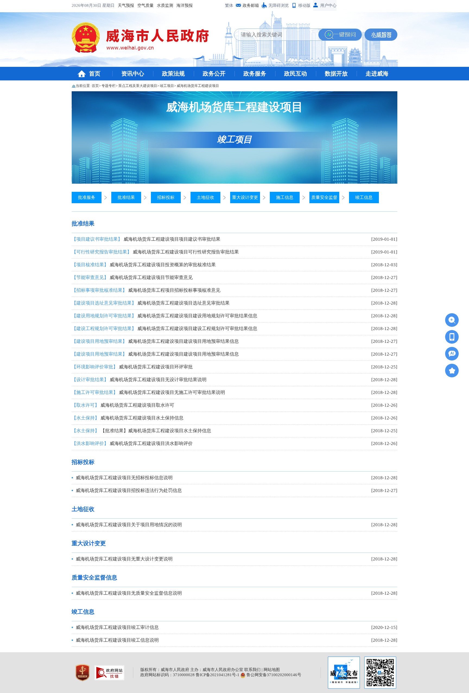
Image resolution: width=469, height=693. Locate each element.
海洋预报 (184, 5)
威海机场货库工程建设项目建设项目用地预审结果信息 (155, 341)
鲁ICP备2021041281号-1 (217, 675)
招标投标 (166, 197)
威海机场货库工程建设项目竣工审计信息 (117, 627)
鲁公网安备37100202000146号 (273, 675)
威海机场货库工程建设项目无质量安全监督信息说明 (129, 593)
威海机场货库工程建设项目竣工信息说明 (117, 640)
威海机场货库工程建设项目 (198, 86)
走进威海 (377, 73)
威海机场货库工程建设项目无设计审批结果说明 (139, 379)
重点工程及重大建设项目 (137, 86)
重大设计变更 (245, 197)
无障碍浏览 (278, 5)
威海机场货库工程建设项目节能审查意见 (132, 277)
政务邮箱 (251, 5)
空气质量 (145, 5)
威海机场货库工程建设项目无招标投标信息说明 (124, 477)
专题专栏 (109, 86)
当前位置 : (84, 86)
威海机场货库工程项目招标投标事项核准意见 (146, 290)
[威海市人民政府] (144, 39)
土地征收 (205, 197)
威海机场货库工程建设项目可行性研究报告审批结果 (155, 252)
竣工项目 (167, 86)
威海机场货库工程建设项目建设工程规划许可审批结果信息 (164, 328)
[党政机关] (83, 672)
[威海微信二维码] (380, 673)
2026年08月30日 (87, 5)
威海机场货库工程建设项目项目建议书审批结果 (146, 239)
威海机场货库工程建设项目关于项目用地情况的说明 (129, 524)
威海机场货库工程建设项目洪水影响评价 (132, 443)
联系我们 (252, 669)
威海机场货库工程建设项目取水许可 (123, 405)
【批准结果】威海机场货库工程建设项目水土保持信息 (141, 430)
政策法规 (173, 73)
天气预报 (126, 5)
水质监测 (165, 5)
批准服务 (86, 197)
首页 (94, 73)
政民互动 (295, 73)
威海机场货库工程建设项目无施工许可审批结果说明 (148, 392)
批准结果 (126, 197)
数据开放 (336, 73)
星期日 (108, 5)
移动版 (304, 5)
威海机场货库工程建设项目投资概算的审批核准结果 (144, 264)
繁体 (229, 5)
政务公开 (214, 73)
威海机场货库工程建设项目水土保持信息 (127, 418)
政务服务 (254, 73)
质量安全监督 (324, 197)
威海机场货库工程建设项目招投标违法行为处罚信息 (129, 490)
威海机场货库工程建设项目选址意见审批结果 (151, 303)
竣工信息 (364, 197)
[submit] (340, 35)
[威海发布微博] (344, 673)
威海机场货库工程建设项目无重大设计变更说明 (124, 559)
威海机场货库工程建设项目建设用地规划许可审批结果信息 (164, 315)
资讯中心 (132, 73)
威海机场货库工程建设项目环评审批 (132, 366)
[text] (276, 35)
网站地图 (272, 669)
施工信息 (284, 197)
